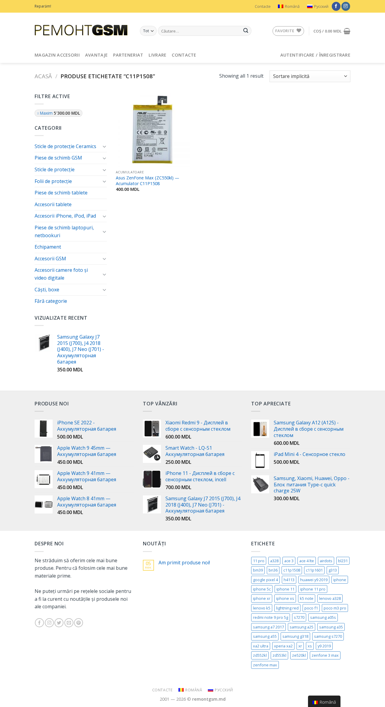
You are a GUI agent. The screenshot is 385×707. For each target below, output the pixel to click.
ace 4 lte (306, 560)
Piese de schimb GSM (58, 157)
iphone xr (261, 598)
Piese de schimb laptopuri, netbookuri (64, 231)
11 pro (258, 560)
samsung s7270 (328, 636)
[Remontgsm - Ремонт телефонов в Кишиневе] (83, 30)
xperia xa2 (283, 646)
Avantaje (96, 55)
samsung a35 (331, 627)
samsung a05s (323, 617)
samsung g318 (295, 636)
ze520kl (299, 655)
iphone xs (285, 598)
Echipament (48, 246)
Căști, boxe (47, 289)
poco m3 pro (335, 608)
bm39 (258, 570)
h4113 (289, 579)
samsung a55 (265, 636)
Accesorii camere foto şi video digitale (61, 274)
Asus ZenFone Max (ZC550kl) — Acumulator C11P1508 (147, 180)
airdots (326, 560)
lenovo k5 (261, 608)
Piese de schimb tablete (61, 192)
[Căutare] (246, 31)
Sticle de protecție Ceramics (65, 146)
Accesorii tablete (53, 204)
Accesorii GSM (50, 258)
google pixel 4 (265, 579)
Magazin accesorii (57, 55)
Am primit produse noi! (184, 563)
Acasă (43, 76)
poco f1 (311, 608)
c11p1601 (314, 570)
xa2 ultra (260, 646)
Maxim (60, 113)
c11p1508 (291, 570)
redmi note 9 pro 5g (270, 617)
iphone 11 (285, 589)
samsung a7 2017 (268, 627)
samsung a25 (301, 627)
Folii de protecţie (53, 181)
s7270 (299, 617)
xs (310, 646)
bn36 (273, 570)
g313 (332, 570)
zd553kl (279, 655)
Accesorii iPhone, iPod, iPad (65, 215)
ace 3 (289, 560)
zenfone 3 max (325, 655)
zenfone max (265, 665)
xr (300, 646)
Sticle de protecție (55, 169)
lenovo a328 (330, 598)
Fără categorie (51, 301)
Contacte (263, 6)
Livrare (157, 55)
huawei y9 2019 (314, 579)
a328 (274, 560)
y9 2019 (324, 646)
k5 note (306, 598)
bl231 (343, 560)
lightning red (287, 608)
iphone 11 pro (312, 589)
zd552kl (260, 655)
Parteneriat (128, 55)
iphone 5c (262, 589)
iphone (339, 579)
